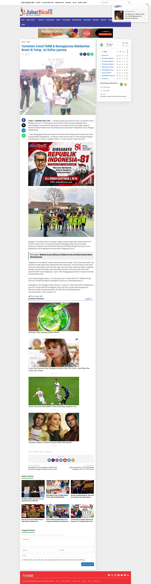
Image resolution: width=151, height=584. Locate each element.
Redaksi (57, 581)
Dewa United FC (106, 73)
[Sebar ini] (81, 54)
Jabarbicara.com (36, 581)
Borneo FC (105, 55)
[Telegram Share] (88, 54)
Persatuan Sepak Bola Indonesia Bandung (108, 58)
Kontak (89, 581)
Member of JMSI (96, 581)
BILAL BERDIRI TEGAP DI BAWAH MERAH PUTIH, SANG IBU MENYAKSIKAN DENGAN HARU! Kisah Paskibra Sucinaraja (57, 496)
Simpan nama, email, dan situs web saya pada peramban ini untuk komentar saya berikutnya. (54, 560)
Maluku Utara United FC (108, 67)
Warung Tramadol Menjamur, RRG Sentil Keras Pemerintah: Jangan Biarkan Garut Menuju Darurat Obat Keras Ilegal (82, 496)
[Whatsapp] (91, 54)
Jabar (23, 55)
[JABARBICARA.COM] (36, 11)
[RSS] (73, 460)
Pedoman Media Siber (66, 581)
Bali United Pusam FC (108, 75)
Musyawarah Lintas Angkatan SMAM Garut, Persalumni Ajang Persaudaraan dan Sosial (42, 467)
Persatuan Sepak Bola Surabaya (108, 64)
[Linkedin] (61, 460)
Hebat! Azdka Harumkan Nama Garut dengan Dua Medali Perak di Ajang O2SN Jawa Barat (57, 520)
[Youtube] (65, 460)
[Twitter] (53, 460)
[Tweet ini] (84, 54)
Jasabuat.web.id (49, 581)
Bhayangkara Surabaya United (108, 70)
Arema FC (105, 78)
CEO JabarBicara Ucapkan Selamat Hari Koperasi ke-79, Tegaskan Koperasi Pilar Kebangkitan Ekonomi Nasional (82, 520)
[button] (129, 2)
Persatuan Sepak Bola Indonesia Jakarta (108, 61)
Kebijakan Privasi (76, 581)
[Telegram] (69, 460)
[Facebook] (49, 460)
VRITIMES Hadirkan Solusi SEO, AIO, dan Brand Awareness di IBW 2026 (33, 500)
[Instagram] (57, 460)
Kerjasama (84, 581)
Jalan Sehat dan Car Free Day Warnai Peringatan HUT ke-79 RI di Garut (82, 467)
